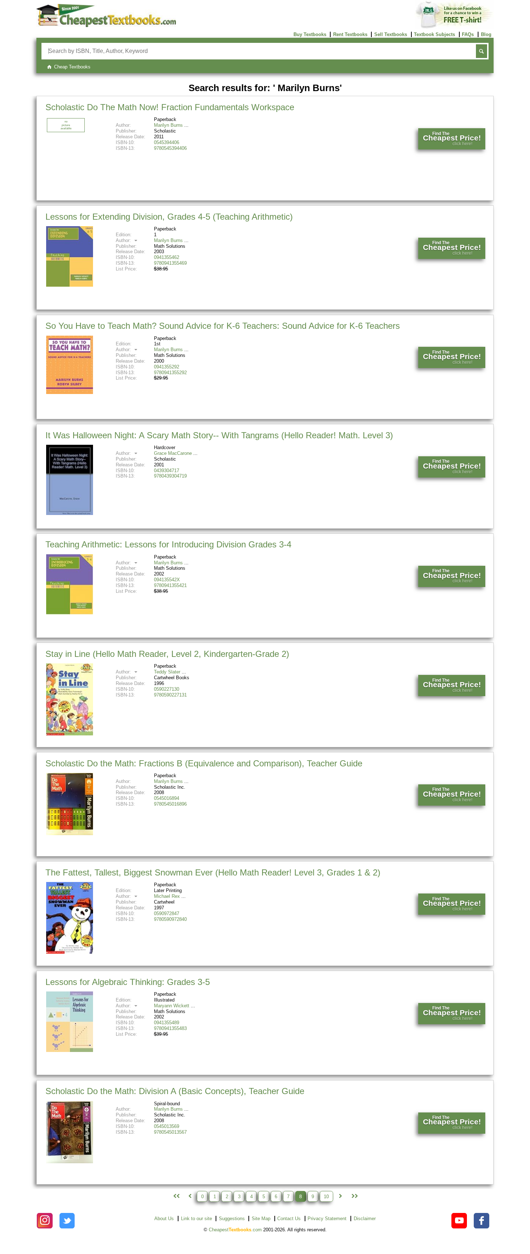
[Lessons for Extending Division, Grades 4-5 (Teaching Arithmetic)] (69, 285)
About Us (164, 1218)
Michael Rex (167, 896)
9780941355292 (170, 372)
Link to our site (196, 1218)
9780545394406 (170, 148)
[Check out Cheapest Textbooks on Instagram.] (44, 1220)
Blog (486, 34)
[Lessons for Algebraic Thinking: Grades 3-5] (69, 1050)
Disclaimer (365, 1218)
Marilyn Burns (168, 125)
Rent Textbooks (350, 34)
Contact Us (289, 1218)
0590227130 (166, 689)
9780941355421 (170, 585)
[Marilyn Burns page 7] (189, 1196)
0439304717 (166, 470)
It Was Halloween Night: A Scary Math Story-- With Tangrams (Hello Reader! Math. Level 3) (219, 435)
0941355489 (166, 1022)
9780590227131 (170, 695)
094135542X (167, 579)
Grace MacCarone (173, 453)
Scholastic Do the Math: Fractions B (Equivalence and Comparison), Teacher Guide (203, 763)
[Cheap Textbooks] (106, 25)
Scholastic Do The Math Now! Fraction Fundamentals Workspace (169, 107)
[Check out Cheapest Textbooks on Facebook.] (481, 1220)
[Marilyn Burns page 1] (175, 1196)
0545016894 (166, 798)
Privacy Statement (327, 1218)
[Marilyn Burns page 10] (354, 1196)
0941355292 (166, 367)
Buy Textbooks (309, 34)
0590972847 (166, 913)
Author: (124, 240)
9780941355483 (170, 1028)
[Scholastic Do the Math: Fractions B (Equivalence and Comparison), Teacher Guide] (69, 833)
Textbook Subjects (434, 34)
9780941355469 (170, 263)
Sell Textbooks (390, 34)
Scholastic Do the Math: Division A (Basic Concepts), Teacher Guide (174, 1091)
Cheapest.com (235, 1229)
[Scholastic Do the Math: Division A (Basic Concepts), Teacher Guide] (69, 1161)
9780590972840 (170, 919)
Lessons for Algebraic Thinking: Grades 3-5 (127, 982)
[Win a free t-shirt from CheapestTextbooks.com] (454, 27)
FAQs (468, 34)
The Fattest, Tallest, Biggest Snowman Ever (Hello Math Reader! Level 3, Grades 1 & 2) (212, 872)
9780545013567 (170, 1132)
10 (326, 1196)
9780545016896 (170, 804)
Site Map (261, 1218)
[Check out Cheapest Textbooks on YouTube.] (459, 1220)
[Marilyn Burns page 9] (340, 1196)
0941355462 (166, 257)
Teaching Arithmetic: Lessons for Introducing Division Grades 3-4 (168, 544)
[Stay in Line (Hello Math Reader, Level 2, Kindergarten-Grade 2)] (69, 733)
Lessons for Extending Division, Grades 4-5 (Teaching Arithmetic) (169, 216)
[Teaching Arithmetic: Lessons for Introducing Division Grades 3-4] (69, 612)
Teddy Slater (167, 672)
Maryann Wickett (171, 1005)
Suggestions (232, 1218)
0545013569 (166, 1126)
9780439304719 (170, 476)
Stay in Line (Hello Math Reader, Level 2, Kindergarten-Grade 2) (167, 654)
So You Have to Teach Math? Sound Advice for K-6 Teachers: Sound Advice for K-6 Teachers (222, 326)
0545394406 (166, 142)
